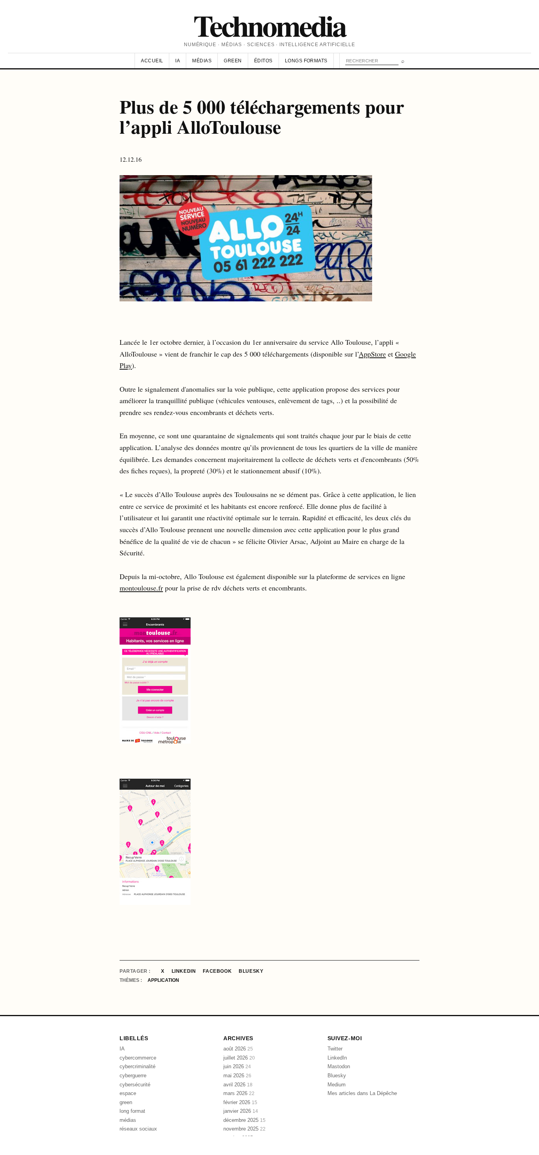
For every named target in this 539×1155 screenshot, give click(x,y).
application (163, 980)
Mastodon (339, 1066)
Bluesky (251, 971)
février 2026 (240, 1102)
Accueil (152, 61)
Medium (337, 1085)
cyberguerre (133, 1075)
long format (132, 1111)
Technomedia (269, 25)
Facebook (217, 971)
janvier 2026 (240, 1111)
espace (128, 1093)
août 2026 (238, 1049)
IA (177, 61)
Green (232, 61)
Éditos (263, 61)
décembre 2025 (244, 1120)
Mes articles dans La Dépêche (362, 1093)
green (126, 1102)
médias (128, 1120)
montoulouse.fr (141, 587)
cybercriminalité (137, 1066)
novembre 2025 (244, 1129)
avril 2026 (238, 1085)
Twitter (335, 1049)
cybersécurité (135, 1085)
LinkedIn (184, 971)
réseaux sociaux (138, 1129)
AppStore (372, 354)
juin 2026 (237, 1066)
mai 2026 (237, 1075)
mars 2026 (239, 1093)
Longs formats (306, 61)
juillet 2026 (239, 1058)
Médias (201, 61)
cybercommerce (138, 1058)
